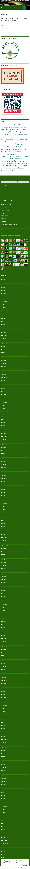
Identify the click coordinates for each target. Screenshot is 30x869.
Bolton (23, 127)
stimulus (4, 158)
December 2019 (4, 503)
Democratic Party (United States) (8, 137)
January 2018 (3, 568)
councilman (5, 134)
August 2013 (3, 717)
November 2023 (4, 371)
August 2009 (3, 848)
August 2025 (3, 313)
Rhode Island (26, 152)
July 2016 (2, 618)
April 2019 (3, 526)
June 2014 (3, 688)
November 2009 (4, 843)
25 (17, 189)
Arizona (3, 124)
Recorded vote (17, 149)
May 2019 (3, 523)
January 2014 (3, 702)
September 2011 (4, 781)
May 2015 (3, 658)
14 (1, 187)
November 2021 (4, 439)
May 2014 (3, 691)
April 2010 (3, 829)
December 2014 (4, 672)
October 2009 (4, 846)
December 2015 (4, 638)
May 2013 (3, 725)
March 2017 (3, 596)
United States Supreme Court (18, 165)
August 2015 (3, 649)
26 (21, 189)
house (14, 142)
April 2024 (3, 357)
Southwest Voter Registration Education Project (20, 156)
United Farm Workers (4, 161)
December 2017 (4, 571)
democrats (19, 137)
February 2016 (4, 632)
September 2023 (4, 377)
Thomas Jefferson (16, 158)
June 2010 (3, 823)
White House (12, 168)
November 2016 (4, 607)
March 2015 (3, 663)
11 (17, 185)
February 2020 (4, 498)
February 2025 (4, 329)
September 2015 (4, 646)
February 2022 (4, 430)
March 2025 (3, 327)
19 (21, 187)
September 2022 (4, 411)
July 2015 (2, 652)
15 (5, 187)
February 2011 (3, 801)
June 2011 (3, 789)
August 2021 (3, 447)
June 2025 (3, 318)
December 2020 (4, 470)
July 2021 (2, 450)
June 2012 (3, 756)
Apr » (16, 195)
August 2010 (3, 818)
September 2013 (4, 714)
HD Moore (3, 142)
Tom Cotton (22, 158)
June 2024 (3, 352)
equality (4, 139)
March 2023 (3, 394)
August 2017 (3, 582)
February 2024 (4, 363)
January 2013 (3, 736)
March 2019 (3, 529)
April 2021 (3, 458)
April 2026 (3, 290)
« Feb (14, 195)
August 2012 (3, 750)
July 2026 (3, 282)
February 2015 (3, 666)
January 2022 (3, 433)
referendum (24, 149)
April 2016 (3, 627)
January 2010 (3, 837)
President (8, 149)
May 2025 (3, 321)
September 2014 (4, 680)
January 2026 (3, 298)
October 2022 (3, 408)
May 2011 (3, 792)
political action (19, 147)
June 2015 (3, 655)
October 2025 (3, 307)
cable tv (6, 129)
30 (9, 191)
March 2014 (3, 697)
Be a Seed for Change (8, 8)
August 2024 (3, 346)
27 (25, 189)
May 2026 (3, 287)
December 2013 (4, 705)
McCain (24, 144)
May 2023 (3, 388)
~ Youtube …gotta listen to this (7, 229)
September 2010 (4, 815)
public (12, 149)
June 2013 (3, 722)
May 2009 (3, 857)
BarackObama (23, 124)
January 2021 (3, 467)
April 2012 (3, 761)
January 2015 (3, 669)
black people (17, 127)
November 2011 (4, 775)
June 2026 (3, 284)
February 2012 (3, 767)
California (11, 129)
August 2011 (3, 784)
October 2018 (3, 543)
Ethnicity (9, 139)
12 (21, 185)
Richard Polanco (3, 154)
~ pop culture (4, 213)
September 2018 (4, 545)
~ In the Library (4, 218)
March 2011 (3, 798)
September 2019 (4, 512)
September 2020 (4, 478)
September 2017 (4, 579)
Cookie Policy (25, 862)
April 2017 (3, 593)
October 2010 (3, 812)
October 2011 (3, 778)
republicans (13, 152)
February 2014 (4, 700)
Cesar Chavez (3, 132)
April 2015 (3, 660)
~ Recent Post (3, 227)
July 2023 (2, 383)
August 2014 (3, 683)
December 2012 (4, 739)
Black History (3, 207)
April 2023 (3, 391)
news (7, 147)
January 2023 (3, 399)
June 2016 (3, 621)
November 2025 (4, 304)
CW (11, 134)
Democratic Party (23, 134)
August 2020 (3, 481)
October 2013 (3, 711)
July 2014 (2, 686)
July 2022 (2, 416)
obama (11, 147)
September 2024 (4, 343)
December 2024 (4, 335)
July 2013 (2, 719)
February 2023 (4, 397)
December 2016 (4, 604)
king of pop (15, 144)
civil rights (13, 132)
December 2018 (4, 537)
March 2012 (3, 764)
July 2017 (2, 585)
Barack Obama (16, 124)
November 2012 (4, 742)
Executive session (16, 139)
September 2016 (4, 613)
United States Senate (6, 165)
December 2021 (4, 436)
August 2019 (3, 515)
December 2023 (4, 369)
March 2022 (3, 428)
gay (20, 139)
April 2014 (3, 694)
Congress (20, 132)
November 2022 (4, 405)
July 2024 (3, 349)
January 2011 (3, 803)
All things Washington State (6, 204)
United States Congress (7, 163)
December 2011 (4, 773)
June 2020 (3, 486)
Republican (5, 152)
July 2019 (2, 517)
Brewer (2, 129)
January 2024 (3, 366)
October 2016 (3, 610)
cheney (7, 132)
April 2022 (3, 425)
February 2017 (3, 599)
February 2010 (4, 834)
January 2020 (3, 500)
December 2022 (4, 402)
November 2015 (4, 641)
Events (12, 139)
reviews (21, 152)
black (2, 127)
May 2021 (3, 456)
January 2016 (3, 635)
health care (9, 142)
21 (1, 189)
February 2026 (4, 296)
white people (20, 168)
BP (26, 127)
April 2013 (3, 728)
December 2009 (4, 840)
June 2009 (3, 854)
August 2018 (3, 548)
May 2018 (3, 557)
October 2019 (3, 509)
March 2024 (3, 360)
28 (1, 191)
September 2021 (4, 444)
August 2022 (3, 414)
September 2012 (4, 747)
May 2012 (3, 759)
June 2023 (3, 385)
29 (5, 191)
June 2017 (3, 587)
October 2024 (3, 341)
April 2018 (3, 559)
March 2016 (3, 630)
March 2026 (3, 293)
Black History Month (8, 127)
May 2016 (3, 624)
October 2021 (3, 442)
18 (17, 187)
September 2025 (4, 310)
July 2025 (2, 315)
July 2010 (3, 820)
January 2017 (3, 601)
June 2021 (3, 453)
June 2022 (3, 419)
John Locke (8, 144)
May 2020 (3, 489)
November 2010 (4, 809)
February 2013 (3, 733)
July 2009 (3, 851)
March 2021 (3, 461)
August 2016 (3, 616)
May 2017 (3, 590)
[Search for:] (15, 25)
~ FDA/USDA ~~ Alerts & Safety (7, 215)
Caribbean (24, 129)
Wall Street (3, 168)
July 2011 (2, 787)
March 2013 (3, 731)
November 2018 (4, 540)
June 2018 (3, 554)
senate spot (15, 154)
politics (3, 149)
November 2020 (4, 472)
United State (10, 161)
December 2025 (4, 301)
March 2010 (3, 832)
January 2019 (3, 534)
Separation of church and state (6, 156)
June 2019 (3, 520)
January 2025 (3, 332)
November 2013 (4, 708)
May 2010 (3, 826)
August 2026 (3, 279)
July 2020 (3, 484)
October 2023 (3, 374)
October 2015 (3, 644)
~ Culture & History (8, 170)
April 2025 (3, 324)
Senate (8, 154)
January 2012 (3, 770)
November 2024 (4, 338)
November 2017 (4, 573)
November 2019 (4, 506)
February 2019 (4, 531)
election (26, 137)
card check (18, 129)
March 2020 (3, 495)
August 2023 (3, 380)
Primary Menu (28, 8)
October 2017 (3, 576)
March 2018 (3, 562)
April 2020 (3, 492)
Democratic (16, 134)
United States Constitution (20, 163)
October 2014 (3, 677)
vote (25, 165)
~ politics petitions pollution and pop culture (10, 224)
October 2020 (4, 475)
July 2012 (2, 753)
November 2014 (4, 674)
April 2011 (3, 795)
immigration (3, 144)
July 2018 (2, 551)
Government (24, 139)
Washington (7, 168)
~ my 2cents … (4, 221)
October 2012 (3, 745)
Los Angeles (21, 144)
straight (10, 158)
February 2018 (4, 565)
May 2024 (3, 355)
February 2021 (3, 464)
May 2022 (3, 422)
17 (13, 187)
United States (19, 161)
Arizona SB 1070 (8, 124)
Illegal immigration (20, 142)
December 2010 (4, 806)
